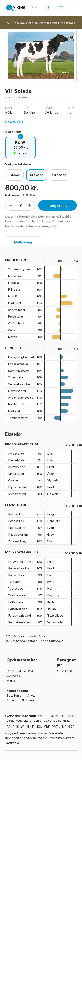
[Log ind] (48, 8)
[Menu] (71, 8)
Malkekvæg (23, 241)
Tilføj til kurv (57, 205)
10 (20, 205)
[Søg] (34, 8)
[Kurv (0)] (61, 8)
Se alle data (14, 121)
